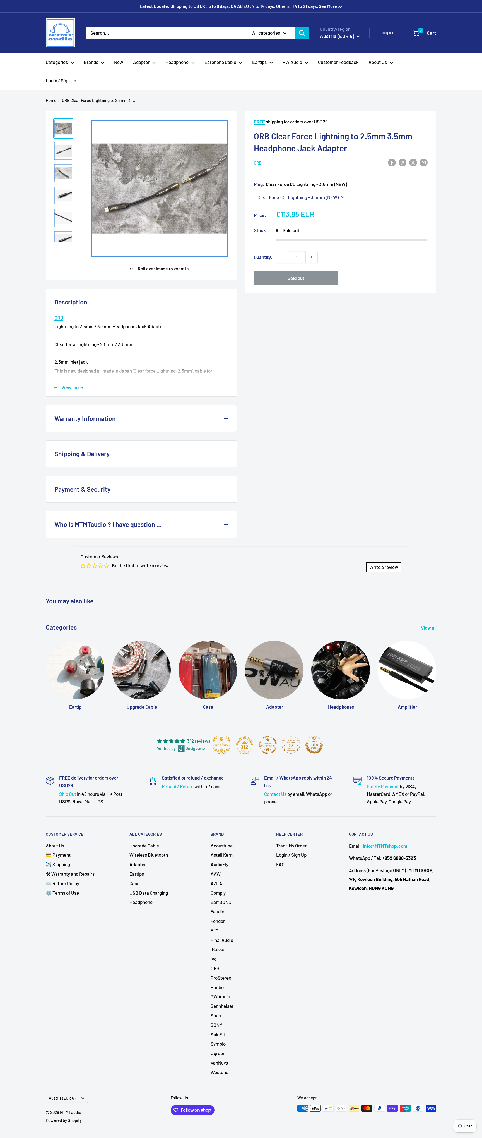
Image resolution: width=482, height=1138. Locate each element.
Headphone (177, 62)
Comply (218, 893)
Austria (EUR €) (62, 1098)
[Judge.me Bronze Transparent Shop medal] (268, 745)
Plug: (300, 184)
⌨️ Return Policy (62, 883)
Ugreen (218, 1053)
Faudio (217, 911)
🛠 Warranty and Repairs (70, 874)
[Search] (302, 33)
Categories (57, 62)
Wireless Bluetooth (148, 855)
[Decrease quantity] (282, 257)
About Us (377, 62)
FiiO (215, 930)
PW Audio (292, 62)
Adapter (141, 62)
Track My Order (291, 845)
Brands (91, 62)
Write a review (383, 567)
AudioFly (219, 864)
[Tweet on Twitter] (413, 162)
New (118, 62)
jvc (213, 958)
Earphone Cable (220, 62)
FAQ (280, 864)
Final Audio (222, 940)
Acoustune (222, 845)
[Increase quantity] (311, 257)
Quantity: (263, 256)
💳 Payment (58, 855)
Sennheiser (222, 1006)
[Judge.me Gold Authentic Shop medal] (221, 745)
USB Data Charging (148, 893)
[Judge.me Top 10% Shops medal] (314, 745)
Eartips (259, 62)
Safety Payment (383, 786)
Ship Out (67, 794)
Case (134, 883)
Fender (218, 921)
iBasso (217, 949)
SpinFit (218, 1034)
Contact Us (275, 794)
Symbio (218, 1043)
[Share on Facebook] (392, 162)
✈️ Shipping (58, 864)
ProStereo (221, 977)
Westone (219, 1072)
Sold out (296, 277)
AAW (216, 874)
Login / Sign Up (61, 80)
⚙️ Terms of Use (62, 893)
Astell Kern (222, 855)
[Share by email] (424, 162)
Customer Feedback (338, 62)
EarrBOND (221, 902)
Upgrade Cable (144, 845)
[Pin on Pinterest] (402, 162)
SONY (216, 1025)
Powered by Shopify (64, 1120)
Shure (217, 1015)
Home (51, 100)
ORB (257, 162)
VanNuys (219, 1062)
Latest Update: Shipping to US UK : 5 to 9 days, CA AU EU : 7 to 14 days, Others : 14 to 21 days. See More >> (241, 6)
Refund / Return (178, 786)
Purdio (217, 987)
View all (429, 627)
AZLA (216, 883)
